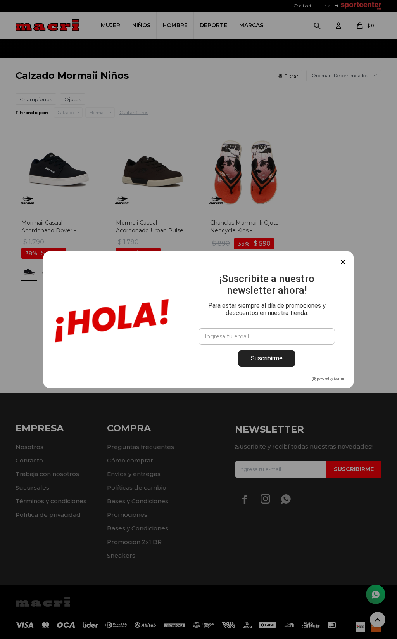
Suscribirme (267, 358)
